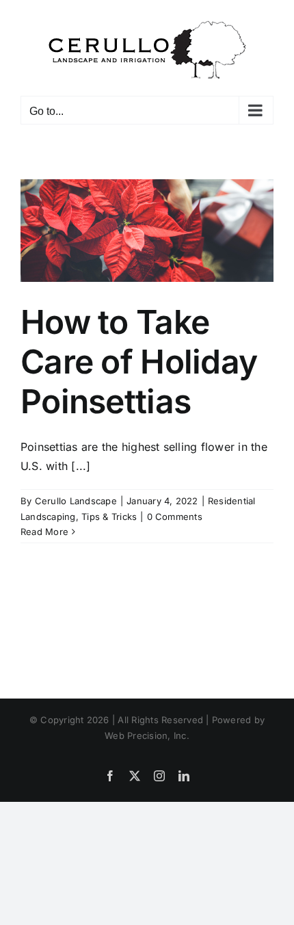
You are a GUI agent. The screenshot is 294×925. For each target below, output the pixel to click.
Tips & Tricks (109, 516)
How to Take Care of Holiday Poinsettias (139, 361)
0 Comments (174, 516)
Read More (44, 531)
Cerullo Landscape (76, 500)
